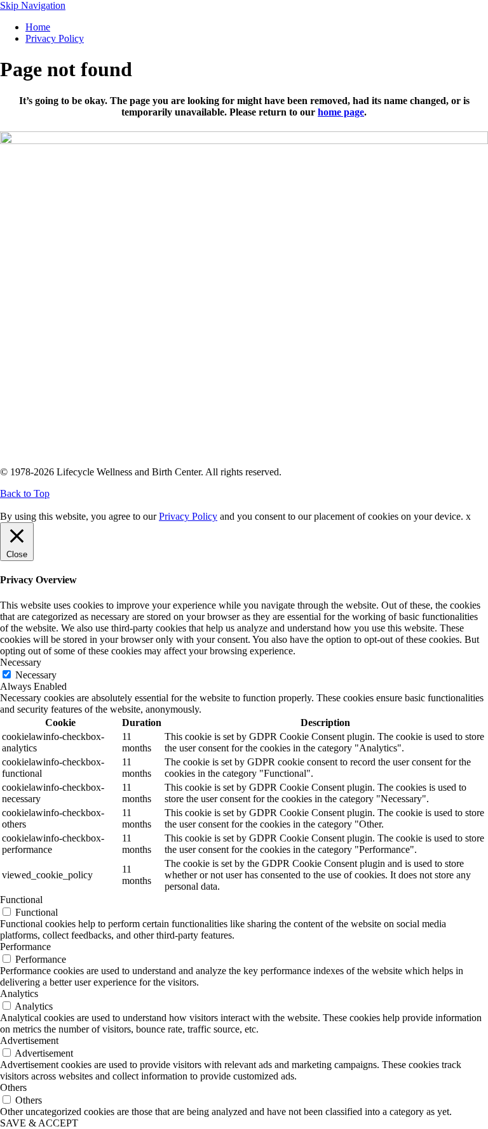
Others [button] (13, 1087)
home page (341, 112)
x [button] (468, 516)
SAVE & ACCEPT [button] (39, 1123)
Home (37, 27)
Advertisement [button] (29, 1040)
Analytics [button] (19, 993)
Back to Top (25, 493)
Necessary (36, 675)
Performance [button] (25, 946)
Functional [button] (21, 899)
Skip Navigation (32, 5)
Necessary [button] (20, 662)
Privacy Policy (54, 38)
